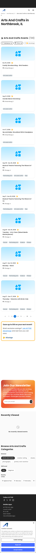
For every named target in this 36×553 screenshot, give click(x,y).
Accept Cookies (18, 549)
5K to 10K (5, 511)
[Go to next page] (30, 316)
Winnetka (28, 481)
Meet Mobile (7, 514)
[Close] (34, 523)
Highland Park (7, 481)
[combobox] (7, 43)
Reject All (18, 545)
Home (3, 13)
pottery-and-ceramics (21, 462)
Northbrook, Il (11, 13)
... (24, 316)
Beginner (11, 470)
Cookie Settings (18, 540)
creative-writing (22, 458)
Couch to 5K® (7, 509)
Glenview (18, 481)
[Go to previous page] (5, 316)
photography (6, 462)
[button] (18, 43)
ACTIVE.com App (8, 507)
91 (27, 316)
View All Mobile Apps (9, 516)
